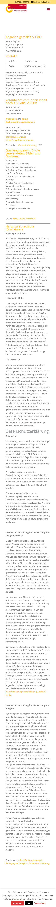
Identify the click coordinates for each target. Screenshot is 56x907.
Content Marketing (27, 145)
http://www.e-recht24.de (24, 218)
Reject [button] (29, 903)
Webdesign (11, 118)
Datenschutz (40, 903)
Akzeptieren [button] (17, 903)
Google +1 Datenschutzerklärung (34, 863)
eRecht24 (22, 860)
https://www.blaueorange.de (19, 139)
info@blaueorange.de (16, 136)
